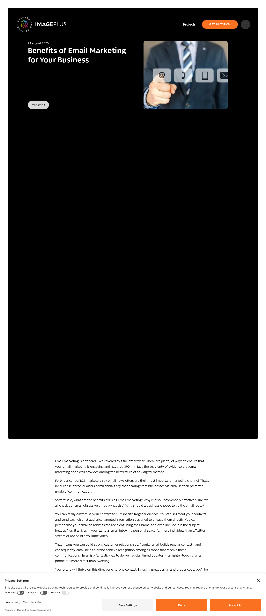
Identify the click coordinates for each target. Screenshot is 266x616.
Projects (189, 24)
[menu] (245, 24)
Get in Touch (220, 24)
